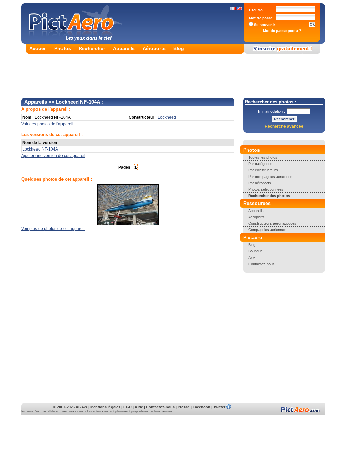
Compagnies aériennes (267, 230)
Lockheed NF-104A (40, 149)
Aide (251, 257)
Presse (184, 407)
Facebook (201, 407)
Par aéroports (259, 183)
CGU (127, 407)
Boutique (255, 251)
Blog (178, 48)
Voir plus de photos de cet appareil (53, 228)
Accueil (38, 48)
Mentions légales (105, 407)
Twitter (219, 407)
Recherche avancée (284, 126)
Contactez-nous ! (262, 264)
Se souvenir (264, 25)
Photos (62, 48)
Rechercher (92, 48)
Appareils (124, 48)
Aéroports (154, 48)
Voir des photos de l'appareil (47, 123)
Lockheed (167, 117)
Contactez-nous (160, 407)
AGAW (81, 407)
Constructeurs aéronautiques (272, 223)
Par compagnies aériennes (270, 176)
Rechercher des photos (269, 196)
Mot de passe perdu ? (282, 31)
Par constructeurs (263, 170)
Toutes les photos (262, 157)
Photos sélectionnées (265, 189)
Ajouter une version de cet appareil (53, 155)
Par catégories (260, 164)
